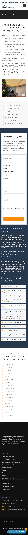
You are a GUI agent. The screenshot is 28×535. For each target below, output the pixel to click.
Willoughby (9, 406)
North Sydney (9, 397)
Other (6, 178)
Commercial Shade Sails (8, 459)
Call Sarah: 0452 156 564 (18, 532)
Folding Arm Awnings (8, 467)
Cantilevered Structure (8, 486)
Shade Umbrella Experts (8, 481)
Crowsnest (8, 409)
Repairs (7, 175)
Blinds (6, 168)
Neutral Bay (8, 370)
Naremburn (9, 415)
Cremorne (8, 385)
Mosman (8, 382)
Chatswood (8, 400)
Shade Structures (10, 162)
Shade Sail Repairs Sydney (9, 464)
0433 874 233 (6, 150)
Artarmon (8, 403)
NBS (24, 521)
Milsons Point (9, 391)
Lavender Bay (9, 388)
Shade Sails (21, 63)
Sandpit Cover (6, 475)
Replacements (9, 171)
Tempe (7, 412)
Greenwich (8, 373)
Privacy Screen (6, 489)
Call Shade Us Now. (20, 67)
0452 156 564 (11, 503)
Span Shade (5, 483)
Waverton (8, 376)
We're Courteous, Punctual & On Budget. (14, 2)
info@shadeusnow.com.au (18, 150)
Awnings (7, 165)
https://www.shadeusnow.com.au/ (16, 509)
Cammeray (8, 394)
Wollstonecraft (9, 379)
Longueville (9, 364)
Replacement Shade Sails (9, 473)
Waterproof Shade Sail (8, 478)
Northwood (8, 367)
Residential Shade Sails (8, 456)
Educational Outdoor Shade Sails (11, 462)
